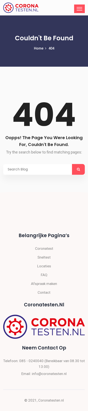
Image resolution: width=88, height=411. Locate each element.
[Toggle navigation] (79, 9)
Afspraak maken (44, 284)
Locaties (44, 266)
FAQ (44, 275)
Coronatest (44, 248)
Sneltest (44, 257)
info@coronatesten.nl (49, 374)
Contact (44, 292)
